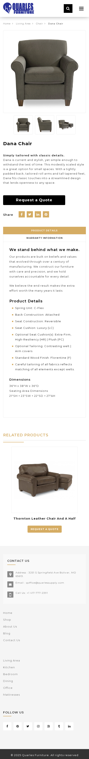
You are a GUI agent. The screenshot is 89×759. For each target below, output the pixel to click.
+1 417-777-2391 (37, 592)
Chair (39, 23)
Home (7, 23)
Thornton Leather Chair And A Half (44, 518)
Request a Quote (34, 200)
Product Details (44, 230)
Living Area (23, 23)
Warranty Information (44, 238)
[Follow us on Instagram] (38, 726)
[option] (44, 71)
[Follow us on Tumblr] (59, 726)
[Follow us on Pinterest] (17, 726)
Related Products (25, 435)
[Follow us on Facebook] (7, 726)
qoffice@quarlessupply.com (45, 582)
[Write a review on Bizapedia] (48, 726)
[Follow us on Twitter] (28, 726)
